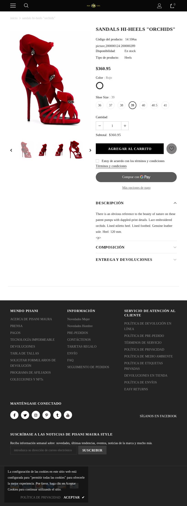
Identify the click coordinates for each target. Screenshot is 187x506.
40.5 (154, 105)
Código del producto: (109, 39)
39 (132, 105)
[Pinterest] (46, 415)
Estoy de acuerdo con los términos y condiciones (133, 161)
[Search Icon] (26, 5)
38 (121, 105)
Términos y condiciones (111, 166)
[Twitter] (25, 415)
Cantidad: (102, 117)
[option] (50, 81)
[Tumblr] (57, 415)
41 (165, 105)
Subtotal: (101, 135)
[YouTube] (68, 415)
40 (143, 105)
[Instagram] (36, 415)
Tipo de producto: (107, 57)
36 (99, 105)
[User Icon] (159, 5)
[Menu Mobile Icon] (13, 5)
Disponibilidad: (106, 51)
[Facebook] (14, 415)
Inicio (14, 18)
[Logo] (93, 5)
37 (110, 105)
